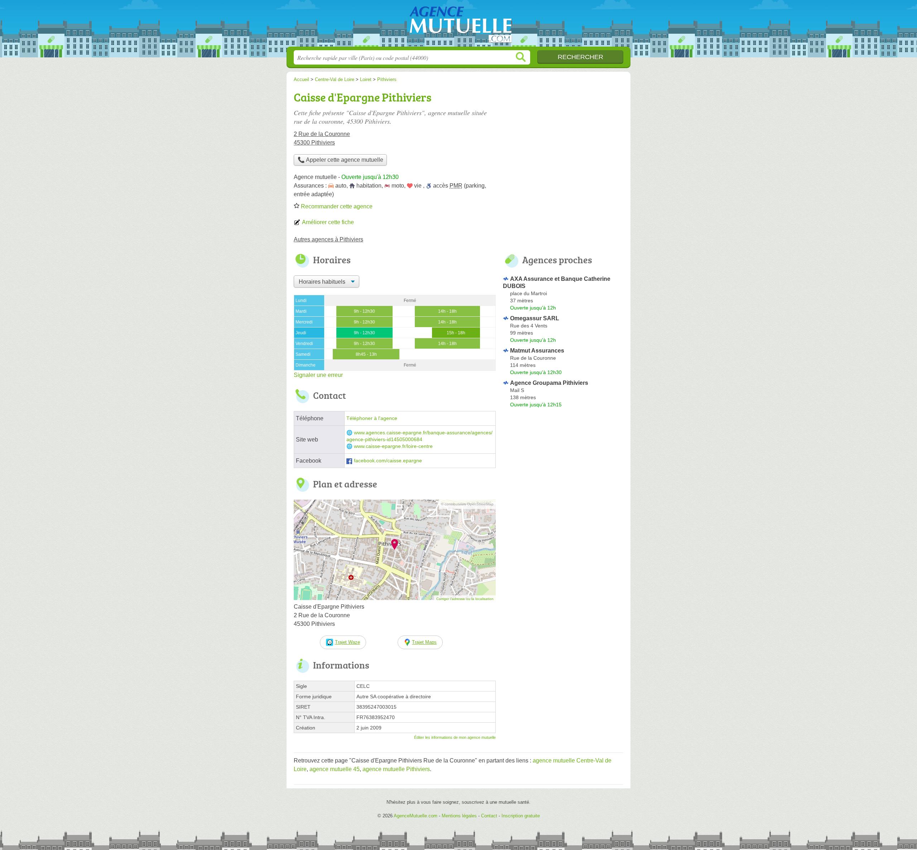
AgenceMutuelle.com (458, 25)
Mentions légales (459, 815)
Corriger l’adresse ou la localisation (465, 599)
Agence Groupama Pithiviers (549, 383)
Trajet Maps (424, 642)
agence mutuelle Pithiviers (396, 769)
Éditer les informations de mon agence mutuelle (455, 737)
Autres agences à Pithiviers (328, 239)
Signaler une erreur (318, 375)
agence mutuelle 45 (334, 769)
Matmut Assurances (537, 351)
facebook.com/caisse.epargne (388, 460)
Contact (489, 815)
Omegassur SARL (534, 318)
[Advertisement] (563, 138)
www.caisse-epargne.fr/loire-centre (393, 446)
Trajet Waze (347, 642)
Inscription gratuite (520, 815)
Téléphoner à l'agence (371, 418)
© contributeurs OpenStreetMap (467, 504)
